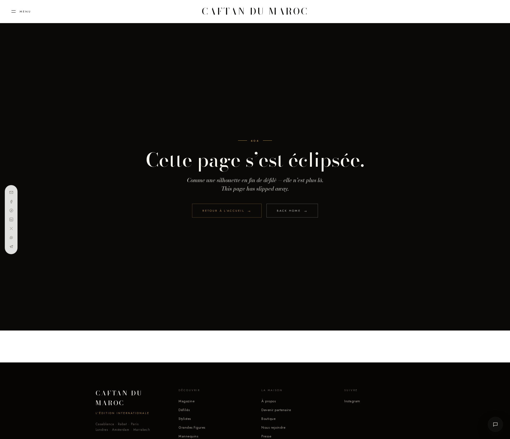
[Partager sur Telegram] (11, 247)
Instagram (352, 401)
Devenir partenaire (276, 409)
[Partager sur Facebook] (11, 202)
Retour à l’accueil (227, 210)
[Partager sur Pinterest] (11, 211)
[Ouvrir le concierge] (495, 424)
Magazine (186, 401)
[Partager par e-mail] (11, 192)
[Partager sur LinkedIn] (11, 220)
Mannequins (188, 436)
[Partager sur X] (11, 229)
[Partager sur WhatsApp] (11, 238)
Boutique (268, 418)
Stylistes (184, 418)
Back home (292, 210)
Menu (25, 11)
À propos (268, 401)
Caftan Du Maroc (255, 11)
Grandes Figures (191, 427)
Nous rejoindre (273, 427)
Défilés (184, 409)
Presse (266, 436)
